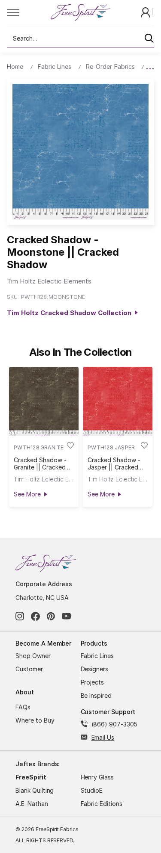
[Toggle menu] (28, 12)
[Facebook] (35, 616)
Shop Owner (33, 655)
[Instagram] (19, 616)
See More (27, 494)
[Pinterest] (50, 616)
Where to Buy (35, 720)
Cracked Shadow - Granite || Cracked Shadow (40, 463)
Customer (29, 669)
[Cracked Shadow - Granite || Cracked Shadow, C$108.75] (44, 401)
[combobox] (80, 38)
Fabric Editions (101, 803)
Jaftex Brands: (37, 763)
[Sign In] (146, 11)
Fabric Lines (97, 655)
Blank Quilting (34, 790)
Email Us (103, 737)
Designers (95, 669)
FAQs (22, 707)
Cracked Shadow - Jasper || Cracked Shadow (114, 463)
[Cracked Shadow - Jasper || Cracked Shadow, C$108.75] (117, 401)
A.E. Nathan (31, 803)
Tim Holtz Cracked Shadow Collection (71, 313)
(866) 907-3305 (114, 724)
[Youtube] (66, 616)
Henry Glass (97, 777)
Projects (92, 682)
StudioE (92, 790)
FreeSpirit (30, 777)
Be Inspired (96, 695)
